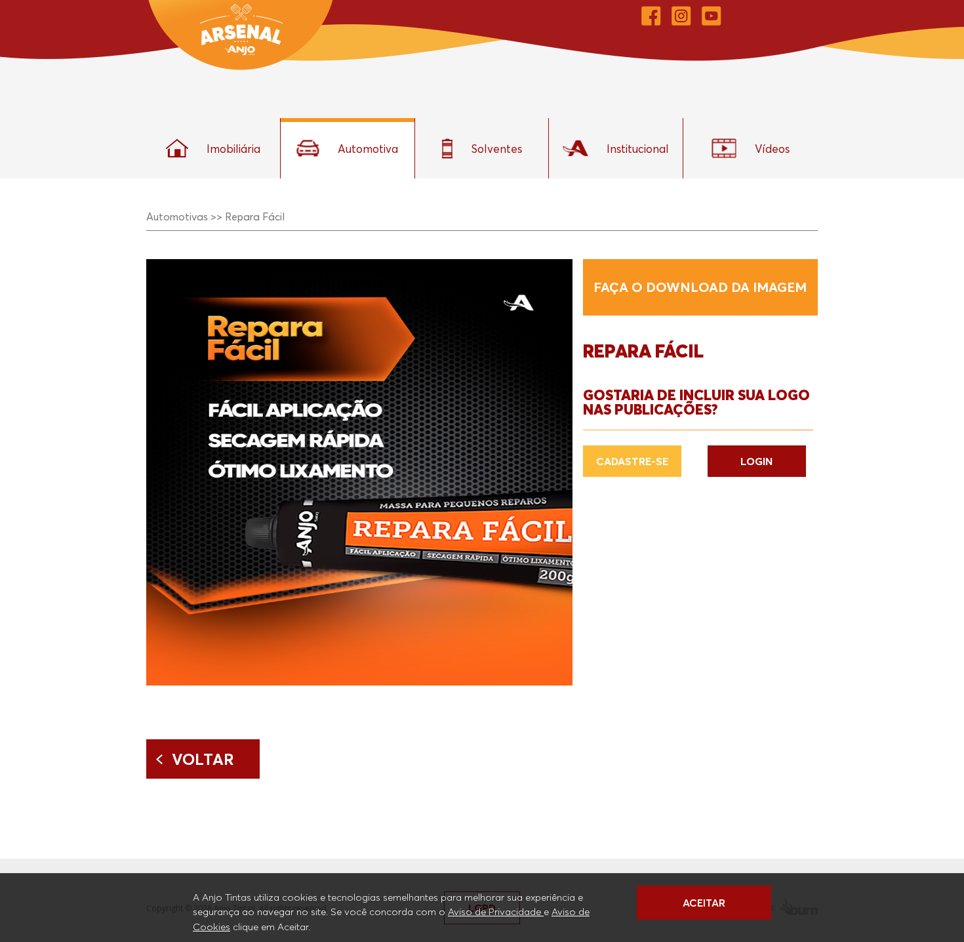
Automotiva (368, 148)
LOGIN (756, 461)
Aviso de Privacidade (496, 911)
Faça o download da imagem (700, 287)
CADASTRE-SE (632, 461)
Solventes (497, 148)
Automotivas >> (184, 216)
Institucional (638, 148)
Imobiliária (233, 148)
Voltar (203, 759)
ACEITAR (704, 902)
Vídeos (772, 148)
